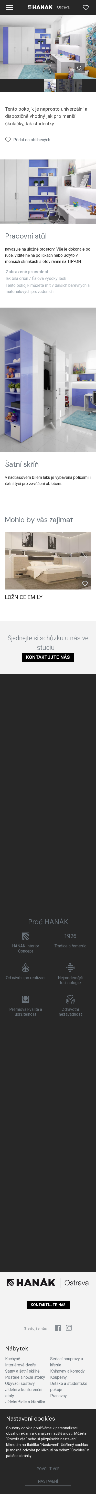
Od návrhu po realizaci (25, 977)
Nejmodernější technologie (70, 980)
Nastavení (48, 1481)
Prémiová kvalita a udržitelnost (25, 1012)
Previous (11, 558)
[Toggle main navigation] (9, 7)
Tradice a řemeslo (71, 946)
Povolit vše (48, 1469)
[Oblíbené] (86, 7)
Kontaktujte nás (48, 657)
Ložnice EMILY (23, 597)
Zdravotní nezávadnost (70, 1012)
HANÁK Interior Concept (25, 948)
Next (85, 558)
